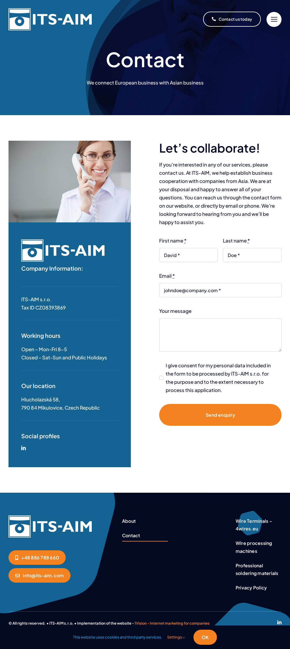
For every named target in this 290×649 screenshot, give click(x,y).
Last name (236, 240)
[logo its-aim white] (50, 518)
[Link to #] (274, 19)
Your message (175, 311)
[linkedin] (23, 448)
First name (172, 240)
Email (167, 276)
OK (205, 637)
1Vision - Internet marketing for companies (172, 623)
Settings (175, 637)
